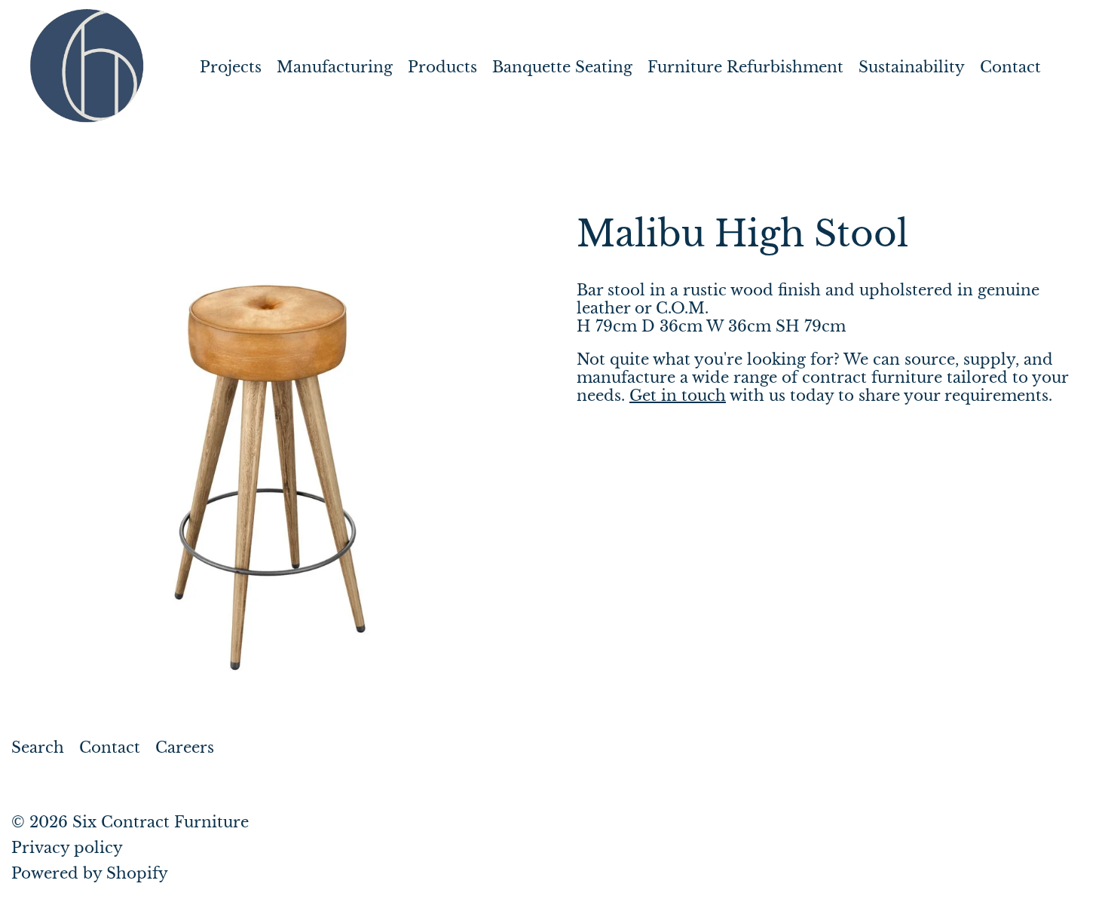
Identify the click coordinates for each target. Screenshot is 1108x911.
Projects (231, 67)
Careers (184, 747)
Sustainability (912, 67)
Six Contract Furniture (160, 822)
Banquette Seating (562, 67)
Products (442, 67)
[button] (271, 478)
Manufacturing (335, 67)
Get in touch (677, 396)
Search (37, 747)
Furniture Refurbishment (745, 67)
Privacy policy (67, 848)
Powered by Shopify (89, 873)
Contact (1010, 67)
